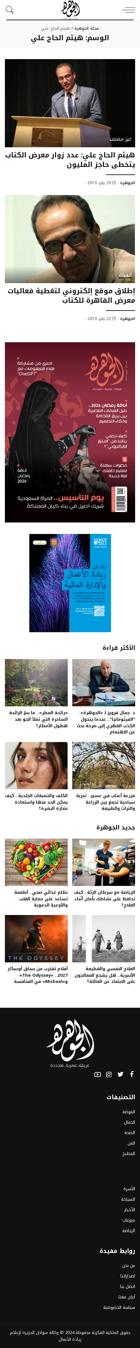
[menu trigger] (127, 10)
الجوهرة (127, 183)
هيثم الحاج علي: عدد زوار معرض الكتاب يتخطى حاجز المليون (70, 160)
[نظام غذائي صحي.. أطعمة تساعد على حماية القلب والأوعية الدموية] (36, 862)
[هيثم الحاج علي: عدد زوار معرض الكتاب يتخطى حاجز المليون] (70, 103)
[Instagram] (109, 1075)
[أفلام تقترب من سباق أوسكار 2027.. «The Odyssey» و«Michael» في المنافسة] (36, 938)
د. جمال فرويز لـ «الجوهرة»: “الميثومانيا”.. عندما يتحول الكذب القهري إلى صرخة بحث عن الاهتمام (106, 722)
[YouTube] (97, 1075)
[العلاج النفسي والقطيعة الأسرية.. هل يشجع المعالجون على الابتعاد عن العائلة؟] (103, 938)
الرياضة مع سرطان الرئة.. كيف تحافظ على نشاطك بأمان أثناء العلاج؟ (104, 898)
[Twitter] (120, 1075)
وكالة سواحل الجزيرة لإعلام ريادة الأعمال (46, 1336)
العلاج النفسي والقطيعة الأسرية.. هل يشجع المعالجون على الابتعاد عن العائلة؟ (105, 975)
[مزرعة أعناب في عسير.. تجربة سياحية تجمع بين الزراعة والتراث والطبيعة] (103, 765)
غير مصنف (120, 139)
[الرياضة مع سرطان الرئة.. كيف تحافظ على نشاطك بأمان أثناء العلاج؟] (103, 862)
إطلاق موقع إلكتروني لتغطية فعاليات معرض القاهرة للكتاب (71, 295)
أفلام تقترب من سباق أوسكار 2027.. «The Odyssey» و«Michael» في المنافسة (37, 975)
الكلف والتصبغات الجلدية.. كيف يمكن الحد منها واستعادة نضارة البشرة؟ (36, 802)
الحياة (125, 275)
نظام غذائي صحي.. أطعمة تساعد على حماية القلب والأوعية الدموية (41, 898)
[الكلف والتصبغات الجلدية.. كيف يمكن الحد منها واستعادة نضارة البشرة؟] (36, 765)
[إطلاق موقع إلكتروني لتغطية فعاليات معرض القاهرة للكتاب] (70, 239)
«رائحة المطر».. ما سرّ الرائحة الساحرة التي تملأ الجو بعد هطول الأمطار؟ (38, 719)
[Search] (11, 10)
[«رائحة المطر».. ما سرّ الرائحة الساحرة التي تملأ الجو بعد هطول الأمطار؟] (36, 682)
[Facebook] (132, 1075)
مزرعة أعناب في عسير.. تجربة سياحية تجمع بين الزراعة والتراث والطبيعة (105, 802)
